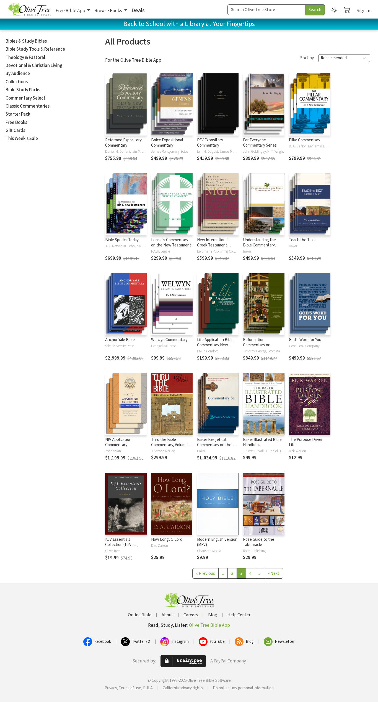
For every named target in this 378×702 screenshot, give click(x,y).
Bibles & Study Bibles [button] (26, 41)
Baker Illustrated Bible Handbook (262, 442)
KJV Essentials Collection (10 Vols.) (122, 542)
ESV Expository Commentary (210, 142)
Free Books (16, 122)
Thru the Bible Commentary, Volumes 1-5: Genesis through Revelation (170, 447)
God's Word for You (305, 340)
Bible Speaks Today (122, 240)
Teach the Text (302, 240)
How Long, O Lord (166, 539)
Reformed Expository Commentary (123, 142)
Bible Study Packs (23, 90)
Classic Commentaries (28, 106)
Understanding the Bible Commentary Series (259, 245)
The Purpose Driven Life (306, 442)
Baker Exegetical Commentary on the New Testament (214, 445)
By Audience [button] (18, 73)
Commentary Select (25, 98)
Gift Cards (15, 130)
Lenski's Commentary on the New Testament (171, 242)
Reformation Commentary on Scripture (256, 345)
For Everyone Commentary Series (260, 142)
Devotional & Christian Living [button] (34, 65)
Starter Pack (18, 114)
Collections (17, 82)
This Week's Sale (22, 138)
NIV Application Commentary (118, 442)
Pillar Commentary (304, 140)
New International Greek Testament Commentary (212, 245)
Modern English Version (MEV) (217, 542)
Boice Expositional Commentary (167, 142)
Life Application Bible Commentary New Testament (215, 345)
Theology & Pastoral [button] (25, 57)
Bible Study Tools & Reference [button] (35, 49)
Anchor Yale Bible (120, 340)
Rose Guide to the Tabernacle (258, 542)
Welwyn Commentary (169, 340)
